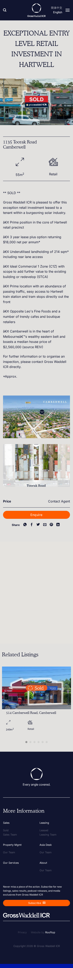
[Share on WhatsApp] (25, 525)
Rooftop (50, 932)
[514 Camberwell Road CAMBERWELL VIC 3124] (36, 688)
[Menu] (67, 10)
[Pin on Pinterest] (51, 525)
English (57, 12)
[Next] (70, 701)
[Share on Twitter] (38, 525)
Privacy (22, 932)
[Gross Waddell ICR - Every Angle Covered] (36, 10)
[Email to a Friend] (44, 525)
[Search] (4, 10)
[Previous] (3, 701)
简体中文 (56, 7)
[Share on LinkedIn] (58, 525)
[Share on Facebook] (31, 525)
